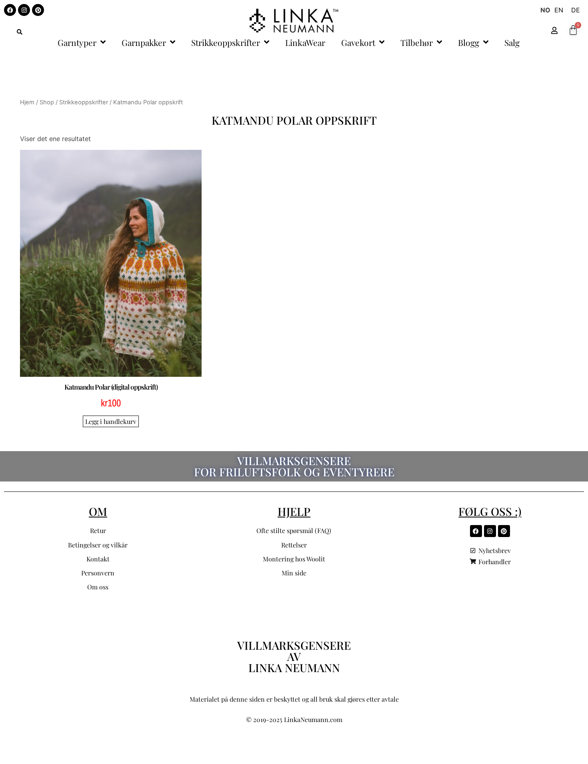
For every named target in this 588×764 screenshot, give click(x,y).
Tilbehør (416, 42)
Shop (47, 102)
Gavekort (358, 42)
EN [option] (558, 10)
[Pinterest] (38, 10)
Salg (512, 42)
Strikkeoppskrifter (225, 42)
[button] (19, 32)
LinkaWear (305, 42)
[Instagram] (24, 10)
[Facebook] (10, 10)
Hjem (27, 102)
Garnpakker (144, 42)
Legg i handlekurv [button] (110, 421)
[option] (558, 10)
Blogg (468, 42)
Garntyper (77, 42)
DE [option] (575, 10)
